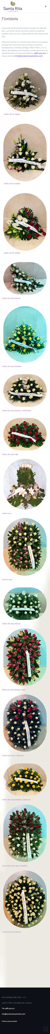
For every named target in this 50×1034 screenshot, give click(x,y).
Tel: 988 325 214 (8, 1008)
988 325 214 (40, 53)
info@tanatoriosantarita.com (29, 56)
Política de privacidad (9, 1021)
